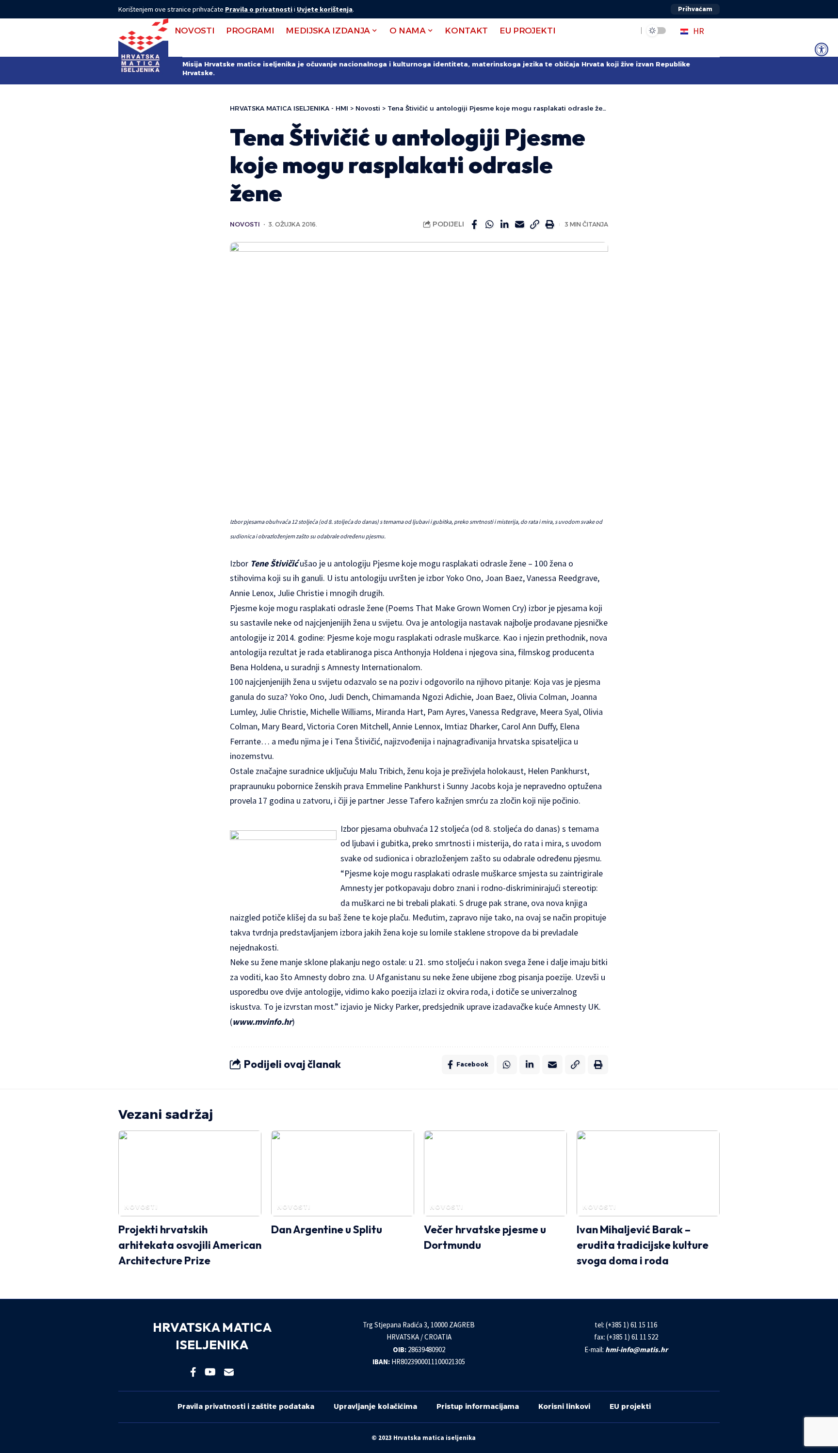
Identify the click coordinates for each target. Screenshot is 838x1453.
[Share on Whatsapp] (489, 224)
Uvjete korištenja (325, 9)
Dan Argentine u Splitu (326, 1229)
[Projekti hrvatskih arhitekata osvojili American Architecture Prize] (189, 1173)
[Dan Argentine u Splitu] (342, 1173)
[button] (695, 9)
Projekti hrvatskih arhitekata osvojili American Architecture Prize (189, 1245)
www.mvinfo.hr (262, 1021)
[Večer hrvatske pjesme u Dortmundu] (495, 1173)
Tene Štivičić (274, 563)
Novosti (245, 224)
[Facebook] (193, 1372)
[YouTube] (210, 1372)
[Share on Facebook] (474, 224)
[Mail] (229, 1372)
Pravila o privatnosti (258, 9)
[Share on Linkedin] (504, 224)
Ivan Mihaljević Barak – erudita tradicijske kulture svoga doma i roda (643, 1245)
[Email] (519, 224)
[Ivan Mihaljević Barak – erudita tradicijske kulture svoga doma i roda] (648, 1173)
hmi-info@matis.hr (636, 1349)
